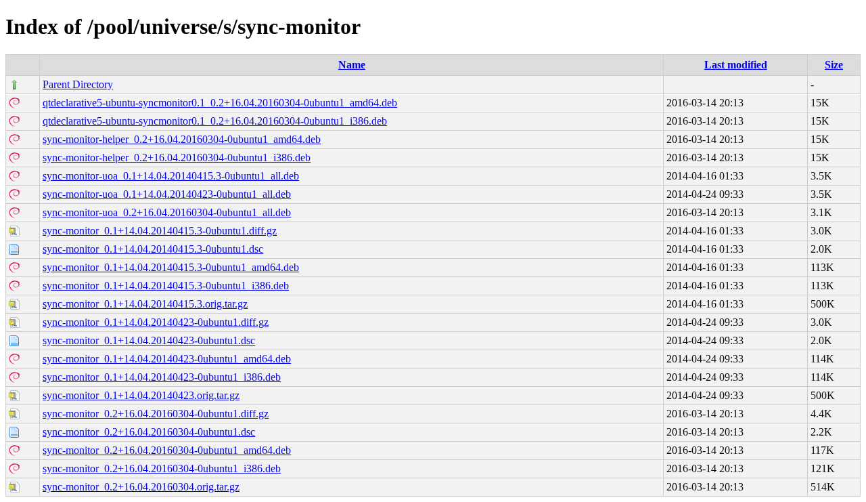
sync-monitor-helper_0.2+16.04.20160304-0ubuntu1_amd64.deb (182, 139)
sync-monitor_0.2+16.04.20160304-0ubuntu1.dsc (149, 432)
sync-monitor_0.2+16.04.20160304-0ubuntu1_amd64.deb (167, 450)
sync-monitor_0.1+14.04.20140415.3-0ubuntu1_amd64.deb (171, 267)
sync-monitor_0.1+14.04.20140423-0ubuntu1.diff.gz (156, 322)
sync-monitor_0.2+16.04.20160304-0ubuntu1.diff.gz (156, 413)
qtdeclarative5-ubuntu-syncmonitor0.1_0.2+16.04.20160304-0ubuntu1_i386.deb (215, 121)
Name (351, 64)
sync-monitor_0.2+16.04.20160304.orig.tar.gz (141, 487)
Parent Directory (78, 84)
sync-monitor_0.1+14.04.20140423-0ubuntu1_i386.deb (162, 377)
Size (834, 64)
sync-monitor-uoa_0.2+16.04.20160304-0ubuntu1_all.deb (167, 212)
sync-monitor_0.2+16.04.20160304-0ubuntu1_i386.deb (162, 468)
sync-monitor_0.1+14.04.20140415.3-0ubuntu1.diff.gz (160, 230)
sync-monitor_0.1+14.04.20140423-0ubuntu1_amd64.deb (167, 358)
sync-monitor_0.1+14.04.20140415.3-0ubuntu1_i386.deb (166, 285)
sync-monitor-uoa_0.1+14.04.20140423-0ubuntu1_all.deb (167, 194)
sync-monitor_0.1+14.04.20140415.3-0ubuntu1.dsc (153, 249)
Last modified (735, 64)
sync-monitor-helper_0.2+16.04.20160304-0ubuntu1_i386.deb (177, 157)
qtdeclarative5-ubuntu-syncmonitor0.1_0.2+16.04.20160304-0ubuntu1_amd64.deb (220, 102)
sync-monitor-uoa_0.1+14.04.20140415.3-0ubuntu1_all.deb (171, 176)
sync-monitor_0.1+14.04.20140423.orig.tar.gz (141, 395)
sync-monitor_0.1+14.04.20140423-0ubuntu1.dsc (149, 340)
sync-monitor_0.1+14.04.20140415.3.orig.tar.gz (145, 304)
